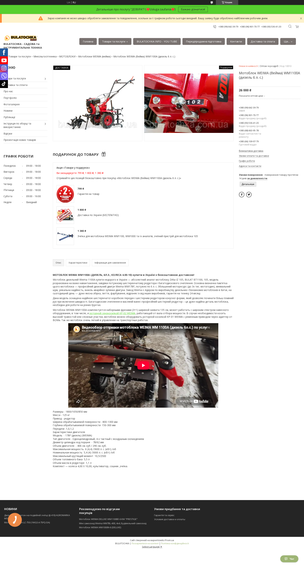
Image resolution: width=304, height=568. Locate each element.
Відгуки (8, 133)
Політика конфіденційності (175, 543)
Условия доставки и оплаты (169, 519)
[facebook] (241, 194)
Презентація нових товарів (20, 140)
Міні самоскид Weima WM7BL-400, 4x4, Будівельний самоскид (112, 523)
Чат (292, 558)
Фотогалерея (12, 104)
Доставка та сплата (263, 41)
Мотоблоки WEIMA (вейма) (94, 56)
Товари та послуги (113, 41)
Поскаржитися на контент (145, 543)
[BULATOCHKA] (21, 38)
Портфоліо (10, 97)
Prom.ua (169, 540)
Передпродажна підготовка (203, 41)
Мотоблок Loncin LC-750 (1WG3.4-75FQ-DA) (27, 522)
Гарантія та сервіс (164, 515)
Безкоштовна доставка (251, 151)
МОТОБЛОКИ (67, 56)
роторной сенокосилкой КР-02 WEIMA (112, 313)
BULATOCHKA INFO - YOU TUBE (157, 41)
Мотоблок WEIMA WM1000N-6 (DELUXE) (100, 527)
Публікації (9, 117)
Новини (8, 110)
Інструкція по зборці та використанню (17, 125)
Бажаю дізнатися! (193, 9)
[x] (249, 194)
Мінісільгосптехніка (45, 56)
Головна (88, 41)
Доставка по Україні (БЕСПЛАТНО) (98, 215)
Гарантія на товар (88, 194)
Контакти (236, 41)
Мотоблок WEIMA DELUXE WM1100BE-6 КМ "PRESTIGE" (108, 519)
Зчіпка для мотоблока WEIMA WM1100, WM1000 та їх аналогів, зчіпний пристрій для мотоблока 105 (138, 236)
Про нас (8, 91)
